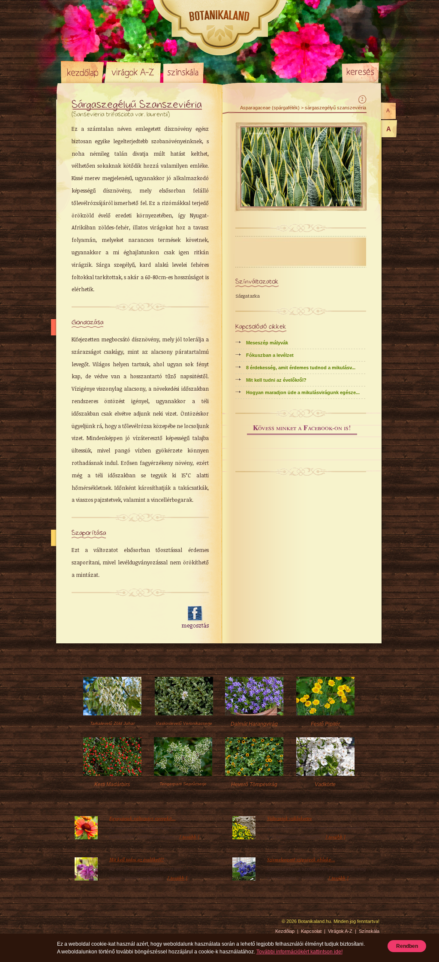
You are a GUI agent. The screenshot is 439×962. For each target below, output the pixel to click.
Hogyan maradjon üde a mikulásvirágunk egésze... (303, 392)
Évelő (23, 119)
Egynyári (26, 109)
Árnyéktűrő (29, 263)
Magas (24, 181)
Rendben (407, 946)
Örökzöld (26, 139)
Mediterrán (29, 232)
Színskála (183, 72)
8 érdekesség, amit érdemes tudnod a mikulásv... (300, 367)
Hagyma (34, 129)
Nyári (22, 201)
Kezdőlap (82, 72)
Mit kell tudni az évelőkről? (276, 380)
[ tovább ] (189, 836)
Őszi (21, 211)
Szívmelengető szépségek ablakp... (301, 859)
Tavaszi (25, 191)
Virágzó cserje (33, 242)
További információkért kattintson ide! (299, 952)
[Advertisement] (122, 617)
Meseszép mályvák (267, 342)
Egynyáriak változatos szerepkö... (142, 818)
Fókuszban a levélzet (270, 355)
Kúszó (23, 222)
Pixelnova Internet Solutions (81, 924)
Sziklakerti (28, 150)
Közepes (26, 170)
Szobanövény (32, 273)
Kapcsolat (311, 931)
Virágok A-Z (133, 72)
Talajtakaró (29, 253)
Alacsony (27, 160)
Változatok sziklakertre (289, 818)
